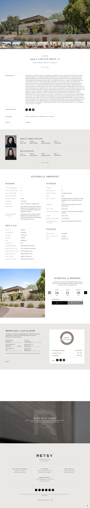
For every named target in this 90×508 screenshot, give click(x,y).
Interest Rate (9, 348)
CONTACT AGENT (45, 162)
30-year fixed (27, 341)
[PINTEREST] (53, 490)
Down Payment (9, 344)
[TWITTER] (43, 490)
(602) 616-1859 (44, 461)
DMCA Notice (44, 495)
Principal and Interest (59, 350)
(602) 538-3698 (33, 143)
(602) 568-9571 (33, 155)
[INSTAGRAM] (46, 490)
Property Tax (27, 344)
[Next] (85, 292)
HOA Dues (27, 348)
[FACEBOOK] (36, 490)
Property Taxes (57, 353)
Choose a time (55, 299)
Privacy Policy (47, 500)
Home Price (9, 340)
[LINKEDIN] (39, 490)
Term (25, 340)
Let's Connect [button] (45, 427)
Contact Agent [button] (45, 67)
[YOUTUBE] (49, 490)
